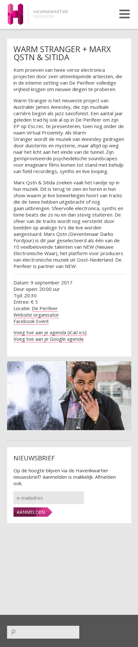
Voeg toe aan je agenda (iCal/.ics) (50, 332)
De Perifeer (45, 308)
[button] (124, 14)
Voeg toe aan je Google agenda (48, 339)
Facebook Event (31, 321)
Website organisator (36, 314)
